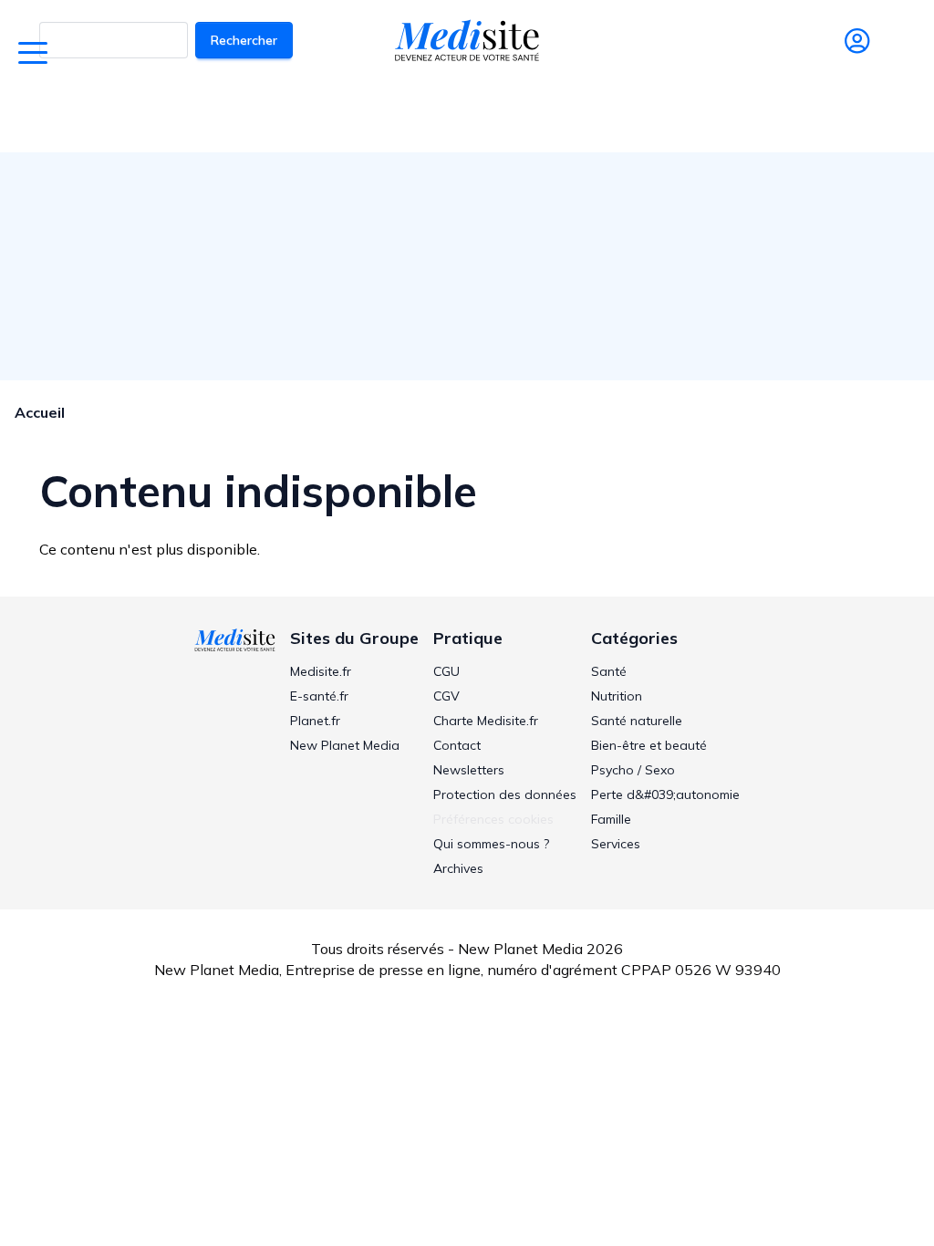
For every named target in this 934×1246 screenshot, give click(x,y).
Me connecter (856, 67)
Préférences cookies (493, 819)
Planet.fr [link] (315, 720)
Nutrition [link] (616, 696)
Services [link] (615, 844)
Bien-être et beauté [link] (649, 745)
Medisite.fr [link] (320, 671)
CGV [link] (446, 696)
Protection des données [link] (504, 794)
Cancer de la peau (437, 115)
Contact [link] (457, 745)
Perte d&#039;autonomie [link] (665, 794)
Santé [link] (609, 671)
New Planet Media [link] (345, 745)
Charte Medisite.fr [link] (485, 720)
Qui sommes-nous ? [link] (491, 844)
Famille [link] (611, 819)
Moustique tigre (702, 115)
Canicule (334, 115)
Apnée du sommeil (574, 115)
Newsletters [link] (468, 770)
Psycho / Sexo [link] (633, 770)
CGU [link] (446, 671)
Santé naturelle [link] (636, 720)
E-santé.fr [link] (319, 696)
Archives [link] (458, 868)
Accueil (40, 412)
